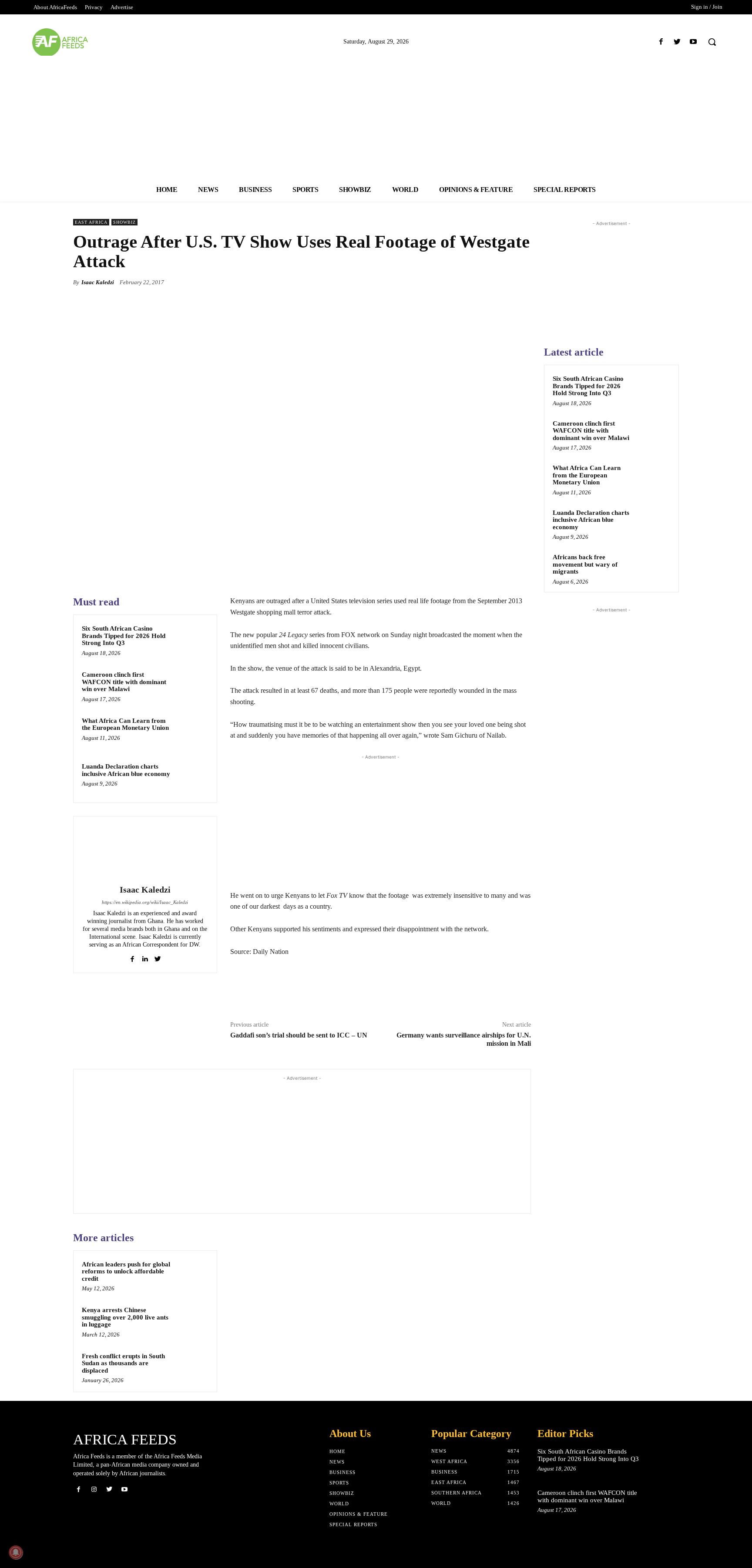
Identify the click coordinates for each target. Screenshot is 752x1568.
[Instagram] (93, 1489)
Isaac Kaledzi (97, 282)
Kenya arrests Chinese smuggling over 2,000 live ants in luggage (125, 1317)
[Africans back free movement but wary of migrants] (655, 567)
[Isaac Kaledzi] (145, 852)
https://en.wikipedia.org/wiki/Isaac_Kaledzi (145, 902)
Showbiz (124, 222)
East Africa (91, 222)
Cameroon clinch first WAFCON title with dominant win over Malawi (124, 681)
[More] (522, 282)
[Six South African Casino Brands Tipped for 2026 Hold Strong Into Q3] (191, 639)
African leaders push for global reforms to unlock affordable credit (126, 1271)
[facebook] (132, 957)
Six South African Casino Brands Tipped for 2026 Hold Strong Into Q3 (123, 635)
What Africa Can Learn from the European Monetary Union (125, 724)
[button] (712, 41)
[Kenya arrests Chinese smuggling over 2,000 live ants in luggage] (191, 1321)
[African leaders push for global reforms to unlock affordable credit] (191, 1275)
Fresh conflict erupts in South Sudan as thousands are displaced (123, 1363)
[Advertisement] (376, 117)
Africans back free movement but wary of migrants (585, 564)
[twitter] (157, 957)
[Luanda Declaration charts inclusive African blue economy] (191, 777)
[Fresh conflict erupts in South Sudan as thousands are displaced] (191, 1367)
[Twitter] (677, 42)
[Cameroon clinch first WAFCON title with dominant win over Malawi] (191, 685)
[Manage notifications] (16, 1552)
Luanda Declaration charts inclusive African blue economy (126, 770)
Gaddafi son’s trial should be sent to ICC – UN (298, 1035)
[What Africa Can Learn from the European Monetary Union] (191, 732)
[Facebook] (661, 42)
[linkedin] (145, 957)
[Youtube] (693, 42)
